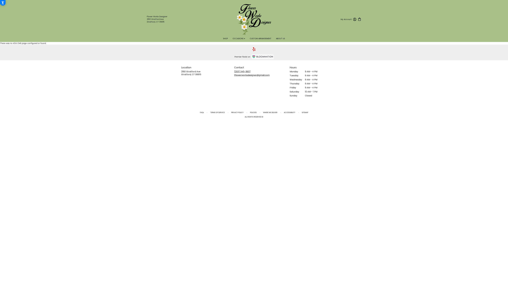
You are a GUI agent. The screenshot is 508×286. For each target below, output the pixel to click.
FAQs (202, 112)
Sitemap (305, 112)
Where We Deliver (270, 112)
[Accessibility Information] (3, 3)
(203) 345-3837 (242, 71)
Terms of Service (217, 112)
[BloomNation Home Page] (263, 57)
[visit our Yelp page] (254, 49)
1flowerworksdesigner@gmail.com (252, 75)
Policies (253, 112)
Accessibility (289, 112)
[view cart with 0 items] (359, 19)
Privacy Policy (237, 112)
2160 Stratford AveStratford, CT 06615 (191, 73)
